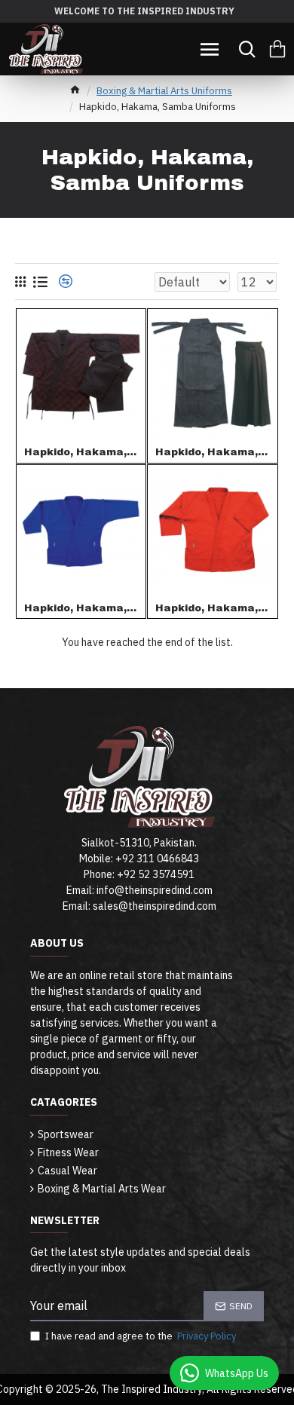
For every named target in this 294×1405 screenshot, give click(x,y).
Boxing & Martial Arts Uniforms (164, 90)
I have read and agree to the (140, 1336)
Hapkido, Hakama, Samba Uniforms (81, 452)
